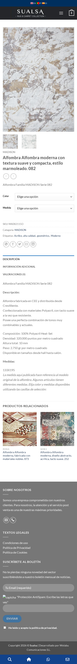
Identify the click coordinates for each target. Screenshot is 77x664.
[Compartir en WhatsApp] (6, 244)
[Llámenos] (13, 520)
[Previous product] (13, 176)
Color (6, 196)
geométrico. (43, 235)
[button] (61, 13)
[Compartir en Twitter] (20, 244)
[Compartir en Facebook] (13, 244)
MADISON (9, 152)
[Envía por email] (26, 244)
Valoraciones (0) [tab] (14, 274)
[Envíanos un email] (6, 520)
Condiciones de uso (15, 543)
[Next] (68, 79)
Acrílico (18, 235)
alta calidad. (29, 235)
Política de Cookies (15, 552)
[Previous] (9, 79)
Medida (7, 208)
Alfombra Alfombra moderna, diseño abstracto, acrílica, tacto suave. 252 (56, 455)
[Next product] (6, 176)
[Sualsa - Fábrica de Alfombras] (31, 13)
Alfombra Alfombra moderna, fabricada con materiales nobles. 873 (16, 455)
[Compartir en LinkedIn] (33, 244)
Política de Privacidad (16, 547)
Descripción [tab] (11, 259)
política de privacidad (44, 627)
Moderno (56, 235)
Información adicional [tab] (19, 266)
